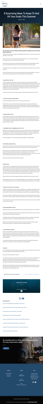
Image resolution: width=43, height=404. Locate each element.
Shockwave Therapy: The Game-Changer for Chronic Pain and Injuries (15, 327)
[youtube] (23, 298)
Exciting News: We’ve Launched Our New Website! (12, 315)
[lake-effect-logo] (4, 1)
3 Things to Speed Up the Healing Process (10, 330)
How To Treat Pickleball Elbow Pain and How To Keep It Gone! (14, 303)
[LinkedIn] (30, 274)
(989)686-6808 (21, 375)
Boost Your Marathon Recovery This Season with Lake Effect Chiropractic (16, 319)
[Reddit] (28, 274)
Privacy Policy (16, 398)
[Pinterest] (35, 274)
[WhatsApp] (31, 274)
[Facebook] (25, 274)
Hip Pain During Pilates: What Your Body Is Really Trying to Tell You (15, 307)
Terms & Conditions (22, 398)
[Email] (38, 274)
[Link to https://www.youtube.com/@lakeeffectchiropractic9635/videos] (21, 291)
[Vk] (36, 274)
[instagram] (20, 298)
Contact (27, 398)
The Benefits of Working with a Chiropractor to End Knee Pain (14, 323)
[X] (27, 274)
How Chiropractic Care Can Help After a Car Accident (12, 311)
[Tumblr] (33, 274)
